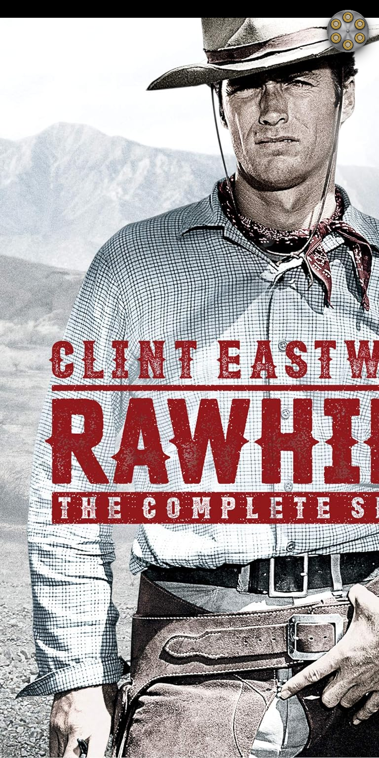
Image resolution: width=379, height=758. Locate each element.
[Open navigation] (348, 31)
